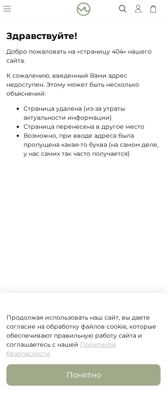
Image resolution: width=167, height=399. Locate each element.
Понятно (83, 374)
